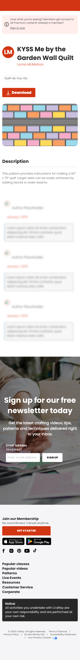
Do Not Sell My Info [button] (34, 634)
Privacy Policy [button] (11, 634)
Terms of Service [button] (58, 631)
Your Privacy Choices (39, 637)
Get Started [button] (26, 530)
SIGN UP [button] (52, 457)
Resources (11, 582)
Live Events (11, 578)
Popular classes (15, 564)
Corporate (11, 592)
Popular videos (15, 568)
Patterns (9, 573)
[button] (14, 541)
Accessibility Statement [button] (63, 634)
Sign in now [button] (17, 28)
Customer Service (17, 587)
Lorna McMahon (30, 64)
